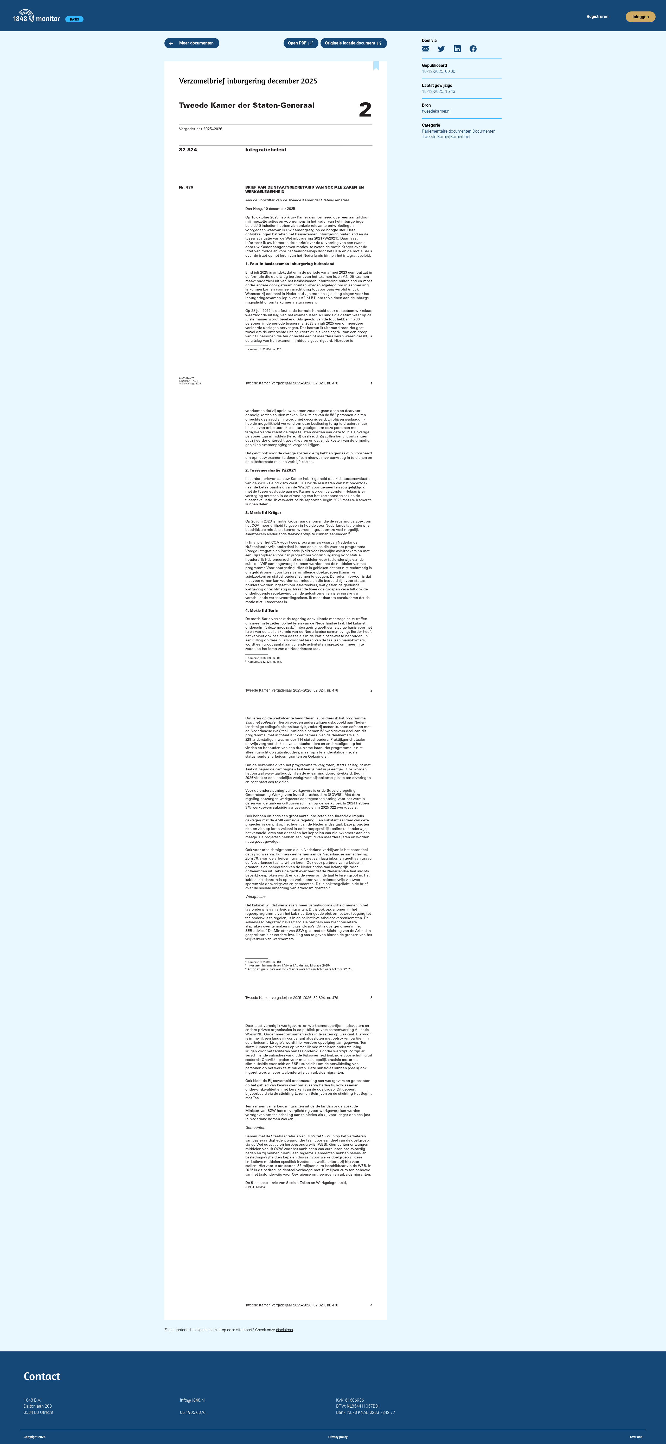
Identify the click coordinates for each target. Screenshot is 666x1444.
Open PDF (298, 43)
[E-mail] (429, 50)
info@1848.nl (192, 1400)
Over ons (636, 1437)
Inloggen (640, 16)
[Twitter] (445, 50)
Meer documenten (196, 43)
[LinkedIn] (461, 50)
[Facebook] (477, 50)
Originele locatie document (351, 43)
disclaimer (284, 1329)
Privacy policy (338, 1437)
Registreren (598, 16)
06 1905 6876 (193, 1412)
